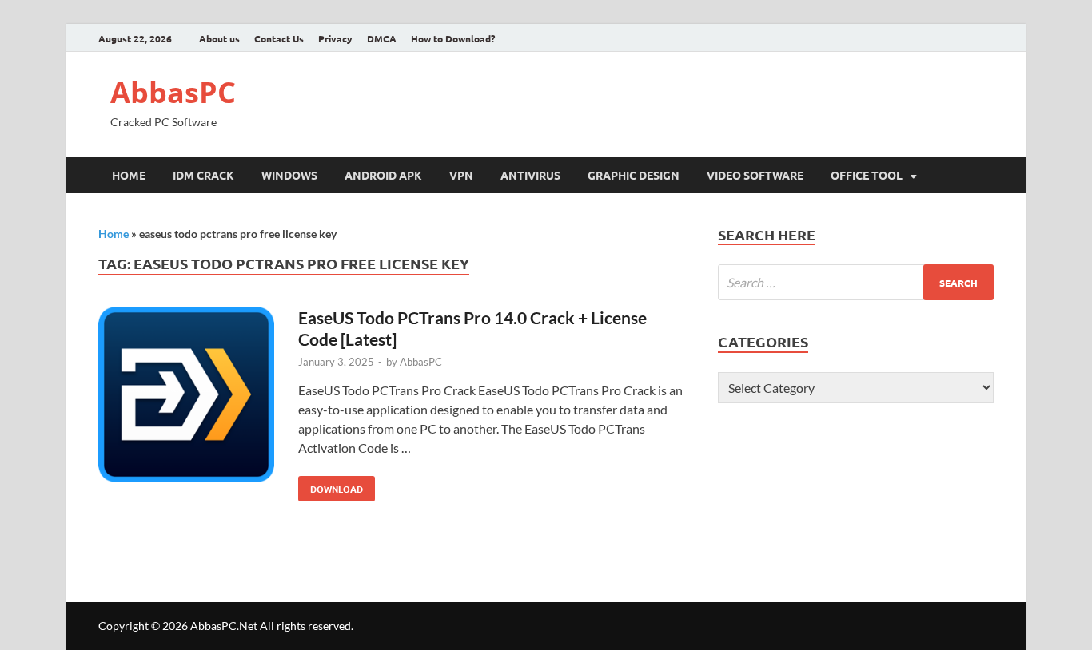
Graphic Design (634, 175)
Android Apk (383, 175)
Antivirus (530, 175)
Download (330, 485)
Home (128, 175)
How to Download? (453, 38)
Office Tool (867, 175)
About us (219, 38)
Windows (289, 175)
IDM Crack (203, 175)
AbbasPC (173, 92)
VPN (461, 175)
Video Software (755, 175)
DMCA (382, 38)
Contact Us (279, 38)
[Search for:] (856, 282)
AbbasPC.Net (223, 625)
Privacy (335, 38)
